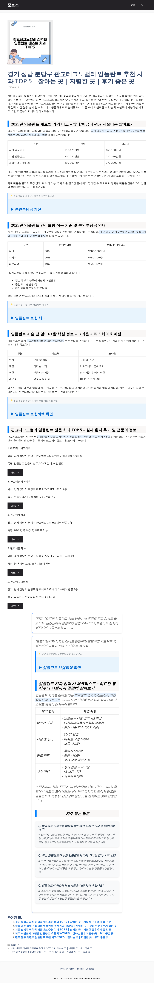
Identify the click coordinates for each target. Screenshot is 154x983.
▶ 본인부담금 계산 (26, 209)
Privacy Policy (67, 968)
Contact (90, 968)
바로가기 (15, 472)
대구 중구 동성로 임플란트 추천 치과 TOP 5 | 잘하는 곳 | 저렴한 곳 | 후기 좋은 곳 (50, 951)
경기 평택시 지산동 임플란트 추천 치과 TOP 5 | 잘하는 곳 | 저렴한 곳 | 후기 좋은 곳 (63, 922)
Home (132, 4)
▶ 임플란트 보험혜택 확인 (32, 413)
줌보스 (13, 4)
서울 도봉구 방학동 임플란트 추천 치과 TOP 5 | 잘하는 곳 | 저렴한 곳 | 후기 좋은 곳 (63, 929)
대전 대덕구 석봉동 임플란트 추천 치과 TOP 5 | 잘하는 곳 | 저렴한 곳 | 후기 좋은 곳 (51, 948)
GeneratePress (92, 978)
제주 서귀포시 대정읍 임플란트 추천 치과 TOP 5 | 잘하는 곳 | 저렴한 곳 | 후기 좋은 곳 (64, 933)
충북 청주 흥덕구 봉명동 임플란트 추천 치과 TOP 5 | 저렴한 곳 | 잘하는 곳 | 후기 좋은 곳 (66, 925)
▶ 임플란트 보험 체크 (28, 317)
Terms (80, 968)
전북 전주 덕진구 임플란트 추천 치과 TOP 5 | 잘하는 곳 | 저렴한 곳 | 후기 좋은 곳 (61, 937)
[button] (142, 5)
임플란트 (15, 945)
